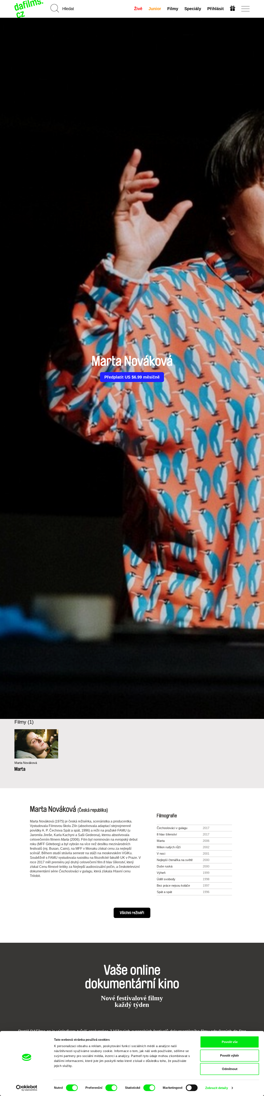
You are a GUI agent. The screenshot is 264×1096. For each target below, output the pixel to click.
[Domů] (29, 9)
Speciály (192, 8)
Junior (154, 8)
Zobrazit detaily (216, 1088)
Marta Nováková (25, 762)
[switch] (111, 1087)
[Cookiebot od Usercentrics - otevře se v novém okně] (27, 1088)
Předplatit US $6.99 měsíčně (132, 377)
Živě (138, 8)
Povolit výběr (229, 1055)
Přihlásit (215, 8)
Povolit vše (230, 1042)
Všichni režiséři (132, 913)
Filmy (172, 8)
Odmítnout (229, 1069)
